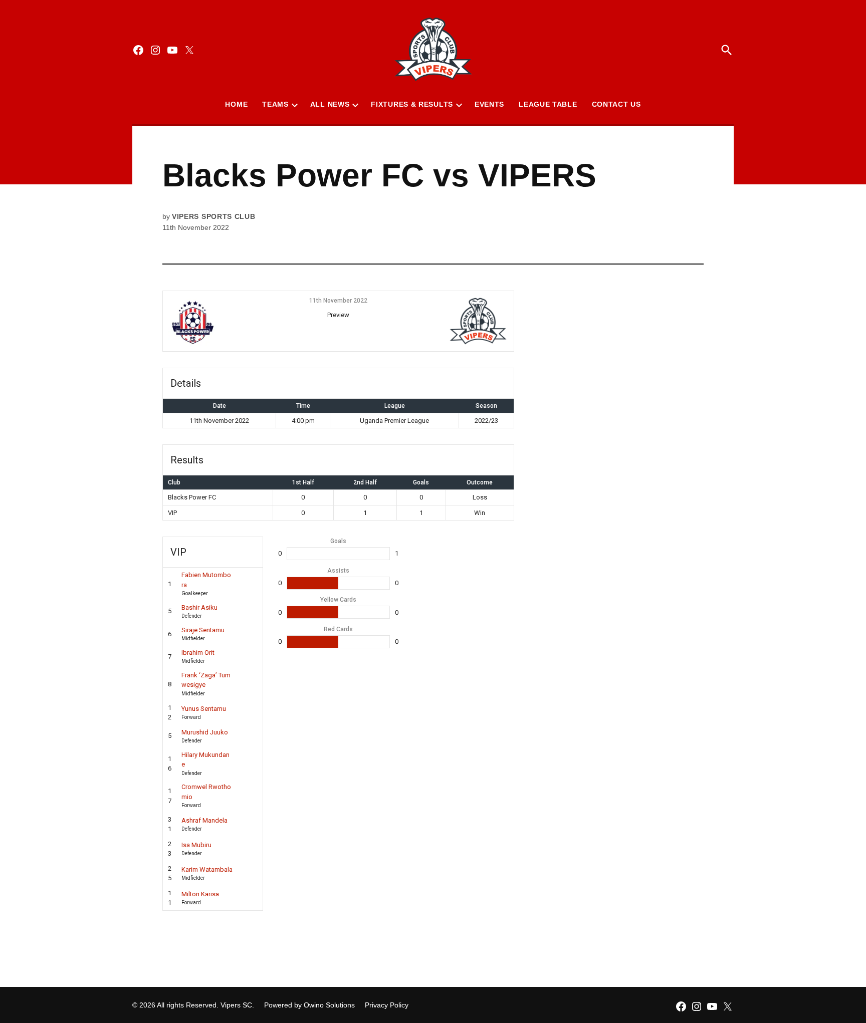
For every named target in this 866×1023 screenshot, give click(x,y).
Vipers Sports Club (214, 216)
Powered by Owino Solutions (309, 1005)
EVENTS (489, 104)
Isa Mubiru (196, 845)
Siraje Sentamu (203, 630)
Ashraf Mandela (204, 820)
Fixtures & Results (412, 104)
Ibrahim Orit (197, 652)
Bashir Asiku (199, 607)
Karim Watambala (207, 869)
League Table (548, 104)
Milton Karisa (200, 894)
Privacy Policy (386, 1005)
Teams (275, 104)
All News (330, 104)
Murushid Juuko (204, 732)
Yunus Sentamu (203, 708)
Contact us (616, 104)
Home (236, 104)
